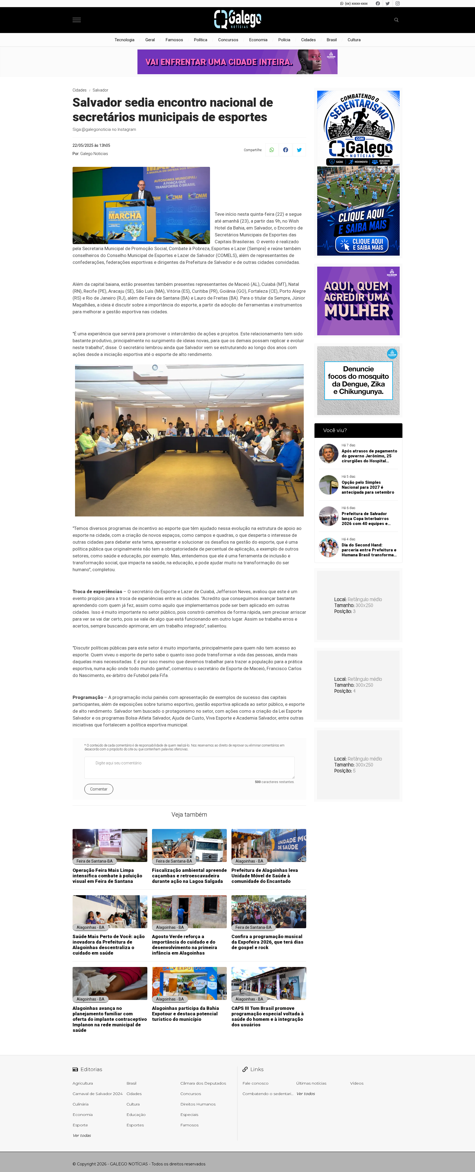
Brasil (332, 39)
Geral (150, 39)
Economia (258, 39)
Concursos (228, 39)
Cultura (354, 39)
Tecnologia (124, 39)
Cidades (308, 39)
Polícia (284, 39)
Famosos (174, 39)
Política (200, 39)
